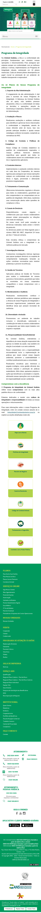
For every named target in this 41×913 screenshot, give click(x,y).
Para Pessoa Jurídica (9, 576)
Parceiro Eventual (8, 611)
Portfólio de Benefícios (10, 716)
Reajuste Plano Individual (11, 682)
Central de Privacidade (10, 724)
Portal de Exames (8, 595)
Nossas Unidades (8, 621)
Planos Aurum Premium (10, 579)
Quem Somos (7, 705)
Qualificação (7, 674)
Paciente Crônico (8, 649)
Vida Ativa (6, 652)
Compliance (6, 727)
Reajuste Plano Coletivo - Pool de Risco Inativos (17, 680)
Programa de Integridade (23, 47)
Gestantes (6, 646)
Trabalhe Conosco (8, 721)
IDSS (4, 693)
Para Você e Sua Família (10, 574)
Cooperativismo (8, 713)
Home (12, 47)
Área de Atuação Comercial (11, 719)
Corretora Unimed (8, 582)
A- (19, 2)
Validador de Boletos (9, 600)
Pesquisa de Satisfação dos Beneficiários (15, 690)
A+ (25, 2)
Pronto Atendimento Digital (11, 603)
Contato (5, 734)
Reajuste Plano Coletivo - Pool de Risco (15, 677)
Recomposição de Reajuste (11, 696)
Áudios (5, 657)
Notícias (5, 667)
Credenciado (7, 636)
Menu (5, 36)
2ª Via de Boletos (8, 608)
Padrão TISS (6, 685)
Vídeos (5, 654)
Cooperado (6, 631)
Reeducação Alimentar (10, 644)
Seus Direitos (7, 688)
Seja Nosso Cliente (9, 590)
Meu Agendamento (9, 592)
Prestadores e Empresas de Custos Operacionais (18, 613)
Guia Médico (7, 605)
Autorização (6, 597)
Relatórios (6, 708)
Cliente (5, 633)
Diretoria (5, 711)
